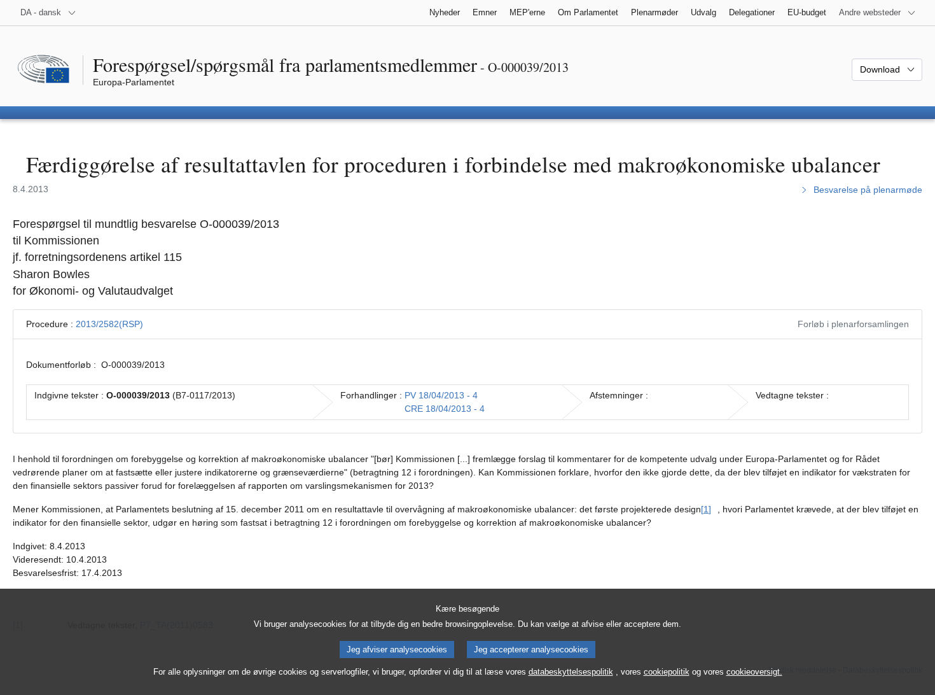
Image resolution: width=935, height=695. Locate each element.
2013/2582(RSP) (109, 324)
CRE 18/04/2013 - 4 (445, 409)
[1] (706, 509)
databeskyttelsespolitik (571, 672)
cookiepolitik (666, 672)
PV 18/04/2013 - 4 (441, 395)
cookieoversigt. (754, 672)
